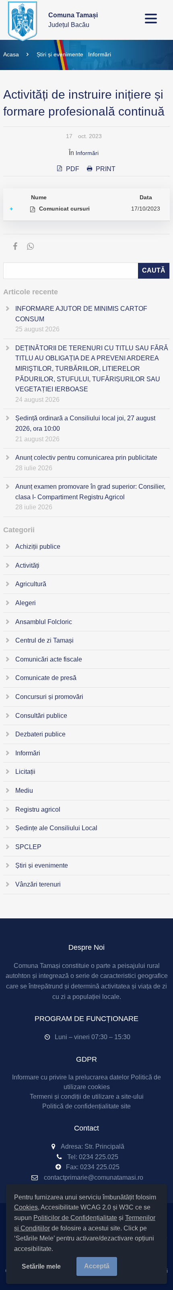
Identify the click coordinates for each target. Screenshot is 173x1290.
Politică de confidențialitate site (86, 1106)
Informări (99, 54)
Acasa (11, 54)
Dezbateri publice (40, 734)
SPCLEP (28, 846)
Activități (27, 565)
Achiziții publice (37, 546)
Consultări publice (41, 715)
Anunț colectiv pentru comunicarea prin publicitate (86, 457)
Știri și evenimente (60, 54)
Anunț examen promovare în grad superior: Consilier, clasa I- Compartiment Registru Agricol (90, 491)
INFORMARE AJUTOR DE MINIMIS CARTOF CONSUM (81, 313)
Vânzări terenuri (38, 884)
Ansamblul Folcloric (43, 621)
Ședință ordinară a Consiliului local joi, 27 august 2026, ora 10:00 (85, 423)
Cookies (26, 1207)
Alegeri (25, 603)
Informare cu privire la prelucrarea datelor (70, 1077)
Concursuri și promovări (49, 696)
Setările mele (41, 1266)
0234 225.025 (98, 1157)
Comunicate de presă (45, 677)
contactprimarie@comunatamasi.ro (93, 1177)
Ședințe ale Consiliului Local (56, 828)
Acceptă (96, 1266)
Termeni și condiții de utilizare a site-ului (87, 1096)
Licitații (25, 771)
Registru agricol (37, 809)
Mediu (24, 790)
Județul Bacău (73, 20)
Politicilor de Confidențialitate (75, 1217)
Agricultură (30, 584)
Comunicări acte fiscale (48, 659)
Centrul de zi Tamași (44, 640)
